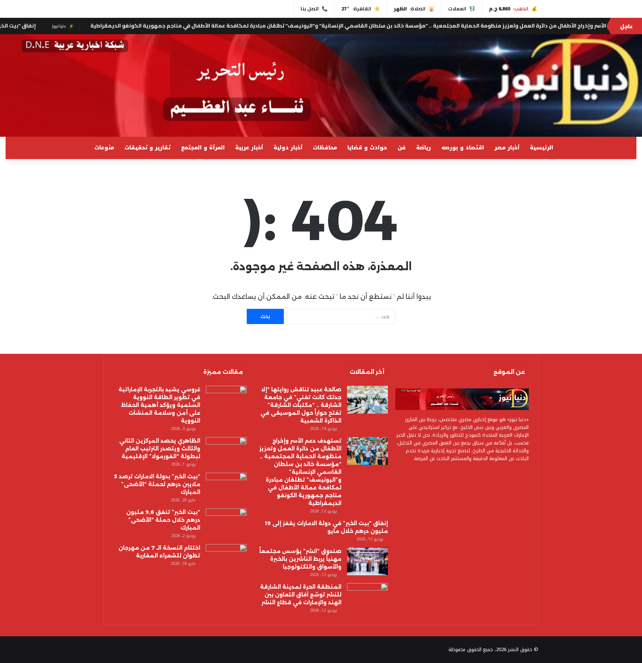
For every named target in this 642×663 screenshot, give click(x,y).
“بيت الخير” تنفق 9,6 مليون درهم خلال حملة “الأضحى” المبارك (163, 520)
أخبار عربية (249, 148)
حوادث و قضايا (367, 148)
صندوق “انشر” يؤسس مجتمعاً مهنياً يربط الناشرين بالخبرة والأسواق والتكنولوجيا (300, 559)
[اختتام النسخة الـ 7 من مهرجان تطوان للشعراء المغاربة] (226, 558)
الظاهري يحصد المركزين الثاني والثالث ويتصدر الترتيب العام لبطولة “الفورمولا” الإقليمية (159, 448)
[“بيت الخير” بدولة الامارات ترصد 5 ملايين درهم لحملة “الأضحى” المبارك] (226, 487)
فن (402, 148)
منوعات (104, 148)
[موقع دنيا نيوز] (321, 85)
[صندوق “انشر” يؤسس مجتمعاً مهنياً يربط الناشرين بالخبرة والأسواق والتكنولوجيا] (367, 561)
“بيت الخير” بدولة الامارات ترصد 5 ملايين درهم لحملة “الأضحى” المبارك (157, 484)
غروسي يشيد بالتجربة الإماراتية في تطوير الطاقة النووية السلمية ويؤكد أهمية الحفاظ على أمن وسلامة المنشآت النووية (159, 405)
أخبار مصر (507, 148)
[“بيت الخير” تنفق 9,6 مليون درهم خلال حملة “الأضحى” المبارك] (226, 522)
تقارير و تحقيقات (147, 148)
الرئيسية (541, 148)
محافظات (325, 148)
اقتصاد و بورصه (462, 148)
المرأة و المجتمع (203, 148)
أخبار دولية (287, 148)
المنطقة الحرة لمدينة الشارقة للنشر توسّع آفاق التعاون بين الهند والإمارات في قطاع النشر (300, 594)
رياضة (423, 148)
